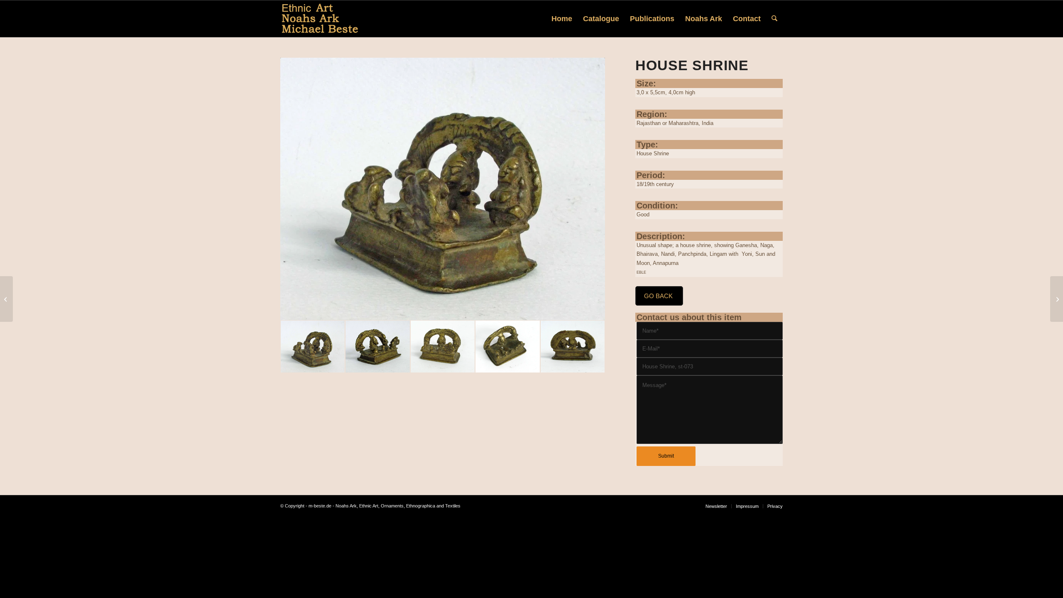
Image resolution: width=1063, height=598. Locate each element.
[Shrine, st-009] (1056, 299)
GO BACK (658, 295)
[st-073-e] (442, 346)
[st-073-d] (507, 346)
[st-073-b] (442, 189)
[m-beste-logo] (320, 18)
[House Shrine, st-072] (6, 299)
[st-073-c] (572, 346)
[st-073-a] (377, 346)
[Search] (774, 18)
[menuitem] (562, 18)
